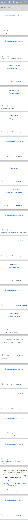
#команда (4, 33)
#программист (12, 33)
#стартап (10, 332)
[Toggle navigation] (25, 2)
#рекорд (24, 305)
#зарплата (4, 232)
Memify (3, 2)
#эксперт (16, 332)
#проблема (16, 232)
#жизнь (9, 492)
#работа (19, 33)
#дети (19, 461)
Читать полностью (14, 481)
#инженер (4, 108)
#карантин (4, 461)
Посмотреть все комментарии (7, 359)
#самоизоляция (12, 461)
